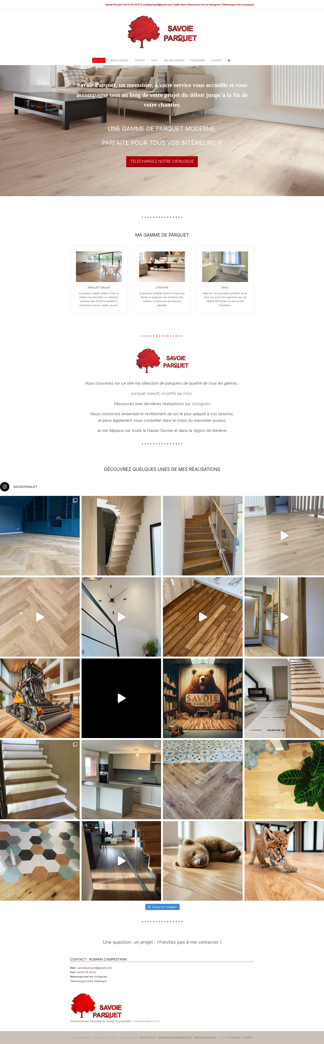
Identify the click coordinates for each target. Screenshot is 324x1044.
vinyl (187, 393)
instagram (214, 4)
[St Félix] (40, 779)
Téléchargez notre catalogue (88, 981)
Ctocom (235, 1037)
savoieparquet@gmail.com (157, 4)
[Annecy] (40, 861)
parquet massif (145, 393)
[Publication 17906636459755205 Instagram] (121, 861)
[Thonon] (203, 535)
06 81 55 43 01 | (133, 4)
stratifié (168, 393)
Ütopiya (247, 1037)
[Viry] (121, 779)
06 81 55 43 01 (86, 972)
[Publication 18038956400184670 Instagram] (40, 535)
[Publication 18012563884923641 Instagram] (40, 698)
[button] (229, 60)
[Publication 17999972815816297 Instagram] (203, 861)
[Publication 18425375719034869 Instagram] (121, 617)
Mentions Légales (205, 1037)
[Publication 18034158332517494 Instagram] (121, 535)
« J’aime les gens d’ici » (145, 1021)
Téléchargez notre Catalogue (238, 4)
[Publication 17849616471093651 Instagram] (121, 698)
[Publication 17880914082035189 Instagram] (203, 617)
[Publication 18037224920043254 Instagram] (40, 617)
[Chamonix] (203, 779)
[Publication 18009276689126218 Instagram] (203, 698)
